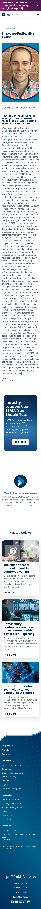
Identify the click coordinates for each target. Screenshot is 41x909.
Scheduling (7, 769)
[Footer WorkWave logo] (20, 877)
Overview (6, 750)
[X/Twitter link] (16, 901)
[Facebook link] (12, 901)
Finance (5, 780)
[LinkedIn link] (28, 901)
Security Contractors (11, 803)
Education (6, 819)
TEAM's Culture (9, 29)
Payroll (5, 784)
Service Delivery (9, 777)
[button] (37, 14)
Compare (6, 754)
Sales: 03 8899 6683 (10, 830)
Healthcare (7, 815)
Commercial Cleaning (11, 799)
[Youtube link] (24, 901)
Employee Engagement (12, 773)
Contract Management (12, 788)
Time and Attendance (11, 765)
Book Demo (20, 442)
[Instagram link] (20, 901)
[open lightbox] (20, 72)
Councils (5, 811)
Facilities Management (12, 807)
